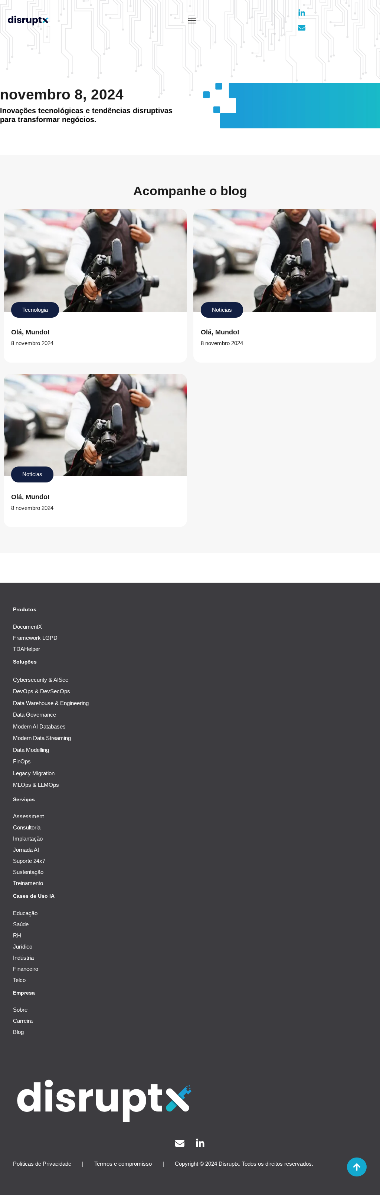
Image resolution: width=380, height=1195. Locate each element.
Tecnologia (35, 310)
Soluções (25, 662)
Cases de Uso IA (34, 896)
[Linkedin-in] (301, 13)
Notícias (222, 310)
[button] (192, 20)
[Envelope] (301, 27)
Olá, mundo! (30, 332)
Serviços (24, 799)
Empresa (24, 993)
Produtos (24, 609)
